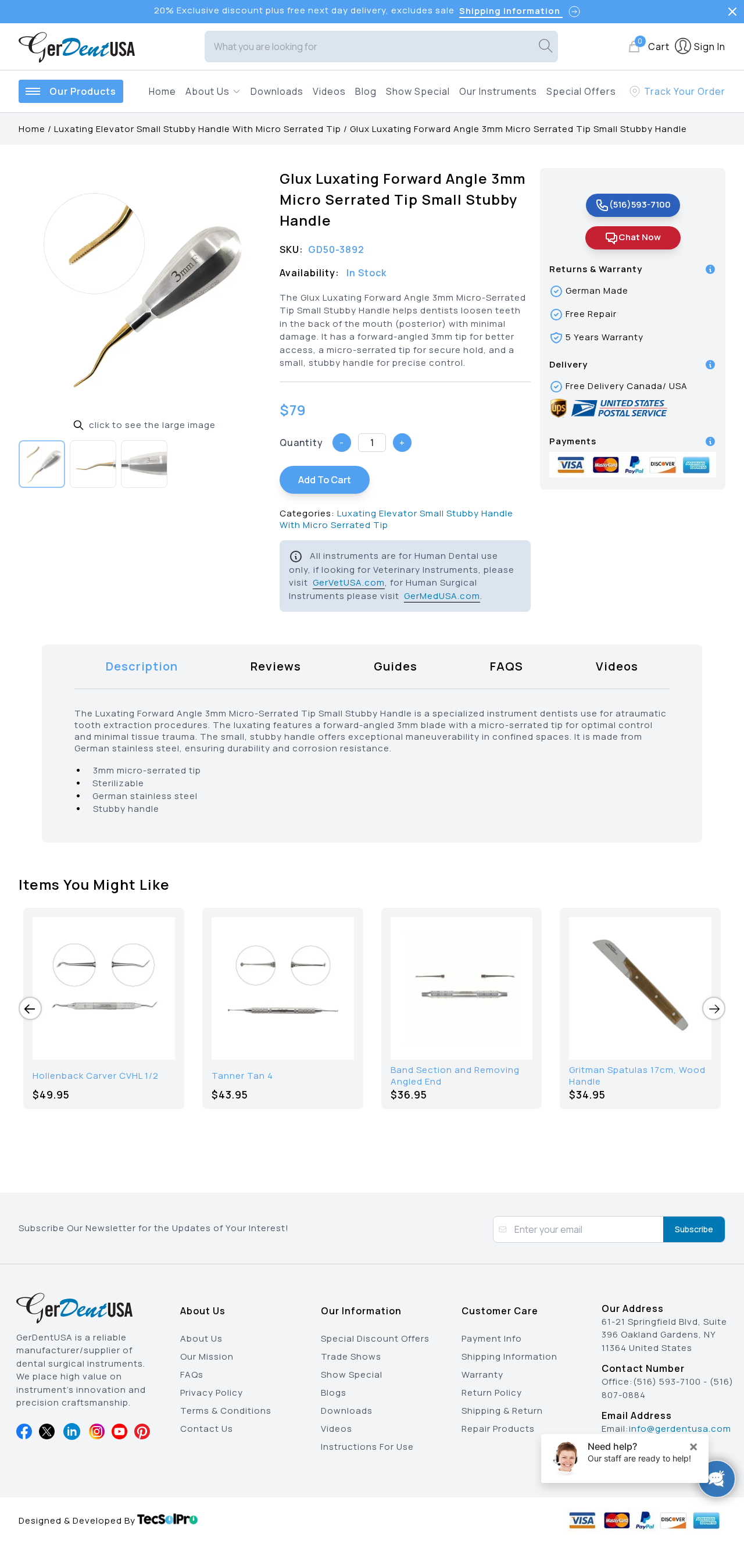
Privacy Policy (211, 1392)
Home (162, 91)
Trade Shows (351, 1356)
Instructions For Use (367, 1446)
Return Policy (492, 1392)
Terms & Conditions (225, 1410)
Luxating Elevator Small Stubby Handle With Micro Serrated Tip (197, 129)
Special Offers (581, 91)
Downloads (277, 91)
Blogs (333, 1392)
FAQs (191, 1374)
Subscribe (694, 1229)
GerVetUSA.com (349, 582)
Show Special (418, 91)
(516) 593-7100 (667, 1381)
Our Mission (207, 1356)
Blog (366, 91)
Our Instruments (498, 91)
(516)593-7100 (640, 204)
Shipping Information (509, 1356)
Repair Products (498, 1428)
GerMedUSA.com (442, 596)
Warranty (482, 1374)
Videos (329, 91)
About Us (201, 1338)
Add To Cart (324, 479)
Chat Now (639, 237)
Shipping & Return (502, 1410)
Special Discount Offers (375, 1338)
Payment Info (492, 1338)
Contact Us (206, 1428)
